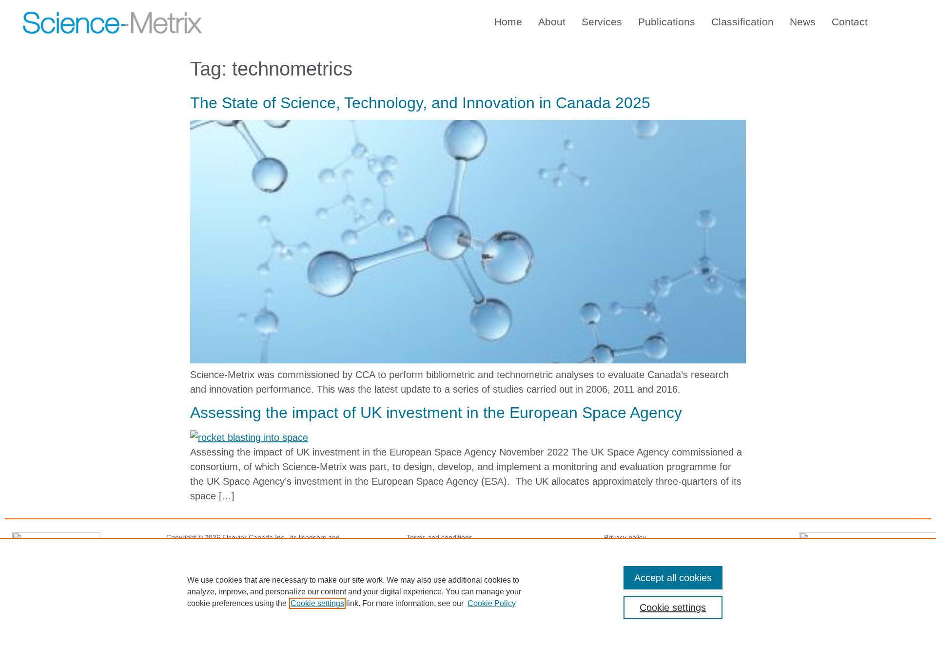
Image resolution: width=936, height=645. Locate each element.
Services (602, 21)
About (552, 21)
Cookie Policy (492, 603)
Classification (742, 21)
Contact (850, 21)
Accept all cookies (673, 577)
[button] (902, 20)
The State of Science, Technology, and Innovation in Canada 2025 (420, 103)
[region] (468, 591)
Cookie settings (317, 603)
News (803, 21)
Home (508, 21)
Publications (666, 21)
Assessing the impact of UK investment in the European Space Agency (436, 412)
